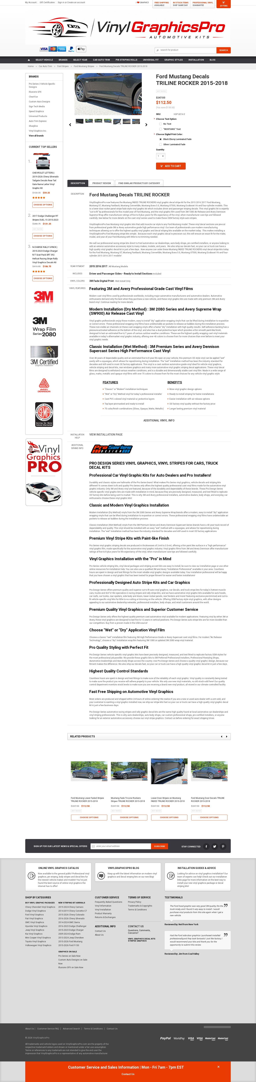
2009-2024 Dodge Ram (69, 934)
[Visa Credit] (191, 1038)
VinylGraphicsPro (41, 1038)
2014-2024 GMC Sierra (69, 922)
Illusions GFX (35, 92)
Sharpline (33, 126)
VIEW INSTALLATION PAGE (106, 434)
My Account (31, 2)
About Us (99, 935)
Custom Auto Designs (39, 101)
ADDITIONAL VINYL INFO (158, 420)
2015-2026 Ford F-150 (68, 945)
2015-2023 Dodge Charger (71, 930)
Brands (63, 60)
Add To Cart (173, 166)
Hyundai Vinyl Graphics (36, 926)
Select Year (80, 60)
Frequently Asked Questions (108, 902)
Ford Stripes (63, 66)
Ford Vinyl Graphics (34, 915)
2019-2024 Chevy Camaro (70, 907)
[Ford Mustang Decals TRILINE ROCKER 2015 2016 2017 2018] (79, 121)
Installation (196, 60)
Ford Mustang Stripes (84, 66)
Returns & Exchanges (105, 917)
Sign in (61, 2)
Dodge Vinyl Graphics (35, 911)
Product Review (101, 183)
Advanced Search (71, 1029)
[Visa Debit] (201, 1038)
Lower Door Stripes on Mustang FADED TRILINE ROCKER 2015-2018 (168, 799)
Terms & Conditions (137, 909)
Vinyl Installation (103, 909)
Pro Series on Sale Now (69, 956)
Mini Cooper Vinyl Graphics (38, 937)
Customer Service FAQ (48, 1029)
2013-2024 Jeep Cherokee (71, 937)
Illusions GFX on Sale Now (70, 967)
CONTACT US (136, 926)
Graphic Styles (173, 60)
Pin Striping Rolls (126, 60)
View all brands (36, 136)
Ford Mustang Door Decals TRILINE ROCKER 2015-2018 (207, 799)
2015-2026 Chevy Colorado (71, 915)
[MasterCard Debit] (224, 1038)
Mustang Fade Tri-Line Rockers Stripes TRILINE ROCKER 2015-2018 (128, 799)
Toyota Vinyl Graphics (35, 941)
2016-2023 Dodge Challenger (72, 926)
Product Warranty (103, 913)
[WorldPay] (179, 1038)
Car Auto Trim (101, 60)
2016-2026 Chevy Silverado (71, 918)
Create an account (76, 2)
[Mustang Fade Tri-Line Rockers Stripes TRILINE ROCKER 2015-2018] (89, 121)
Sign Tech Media (37, 106)
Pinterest (223, 846)
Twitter (214, 846)
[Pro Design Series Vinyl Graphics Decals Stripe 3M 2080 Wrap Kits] (111, 449)
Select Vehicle (44, 60)
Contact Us (100, 931)
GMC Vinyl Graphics (34, 922)
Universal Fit (151, 60)
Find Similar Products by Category (139, 183)
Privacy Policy (134, 902)
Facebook (206, 846)
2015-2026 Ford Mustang (70, 941)
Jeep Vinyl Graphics (34, 930)
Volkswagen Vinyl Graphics (38, 945)
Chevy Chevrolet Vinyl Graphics (40, 907)
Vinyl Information (103, 906)
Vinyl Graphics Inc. (38, 131)
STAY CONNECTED (190, 846)
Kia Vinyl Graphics (33, 934)
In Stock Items (180, 4)
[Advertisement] (44, 568)
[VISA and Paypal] (166, 1038)
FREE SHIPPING (161, 4)
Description (78, 183)
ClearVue (33, 97)
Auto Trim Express (37, 121)
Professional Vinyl (203, 4)
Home (31, 66)
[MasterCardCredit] (211, 1038)
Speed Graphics (36, 111)
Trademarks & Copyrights (140, 906)
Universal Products (38, 116)
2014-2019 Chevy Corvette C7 (72, 911)
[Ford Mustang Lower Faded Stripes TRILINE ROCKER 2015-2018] (126, 121)
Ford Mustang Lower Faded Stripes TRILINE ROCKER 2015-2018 (87, 799)
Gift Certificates (47, 2)
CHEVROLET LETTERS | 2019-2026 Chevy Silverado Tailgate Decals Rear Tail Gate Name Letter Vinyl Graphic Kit (45, 180)
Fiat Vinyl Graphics (34, 918)
